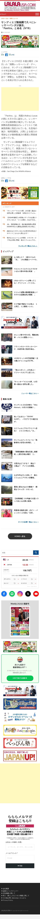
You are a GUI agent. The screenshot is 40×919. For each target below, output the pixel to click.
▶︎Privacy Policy (7, 900)
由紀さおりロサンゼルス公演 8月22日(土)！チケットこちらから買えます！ (22, 232)
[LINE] (12, 594)
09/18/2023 (6, 32)
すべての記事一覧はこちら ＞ (28, 522)
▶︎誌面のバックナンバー (9, 891)
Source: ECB (6, 571)
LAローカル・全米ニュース (9, 18)
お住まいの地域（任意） (14, 842)
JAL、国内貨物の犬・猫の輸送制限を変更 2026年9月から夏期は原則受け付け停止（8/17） (22, 225)
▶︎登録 (20, 866)
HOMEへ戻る (20, 536)
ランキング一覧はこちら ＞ (27, 246)
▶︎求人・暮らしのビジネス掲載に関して (15, 895)
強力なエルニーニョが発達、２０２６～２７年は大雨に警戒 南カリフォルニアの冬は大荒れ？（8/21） (21, 239)
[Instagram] (20, 594)
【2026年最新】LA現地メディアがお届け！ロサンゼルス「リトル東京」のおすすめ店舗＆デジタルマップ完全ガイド (22, 219)
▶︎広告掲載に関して (8, 893)
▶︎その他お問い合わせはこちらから (13, 898)
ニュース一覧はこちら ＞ (30, 393)
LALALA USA (5, 910)
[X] (28, 594)
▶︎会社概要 (5, 889)
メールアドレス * (12, 853)
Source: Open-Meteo (32, 586)
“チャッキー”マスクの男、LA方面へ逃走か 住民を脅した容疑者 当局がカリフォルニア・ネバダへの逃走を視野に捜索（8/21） (22, 212)
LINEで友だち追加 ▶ (20, 678)
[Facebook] (4, 594)
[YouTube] (36, 594)
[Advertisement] (20, 99)
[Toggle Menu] (37, 14)
